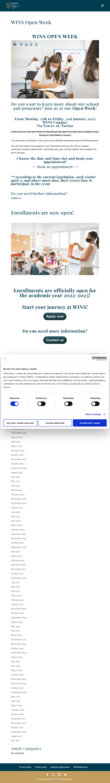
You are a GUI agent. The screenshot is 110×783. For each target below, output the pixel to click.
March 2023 (16, 525)
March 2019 (16, 670)
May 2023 (15, 516)
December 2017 (18, 718)
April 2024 (15, 486)
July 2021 (15, 582)
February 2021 (17, 600)
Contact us (16, 198)
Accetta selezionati (55, 423)
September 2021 (18, 578)
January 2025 (17, 455)
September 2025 (19, 433)
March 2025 (16, 446)
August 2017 (16, 736)
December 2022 (18, 534)
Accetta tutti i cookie (90, 423)
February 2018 (17, 710)
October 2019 (17, 648)
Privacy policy (25, 767)
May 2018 (15, 697)
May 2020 (15, 626)
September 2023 (19, 503)
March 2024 (16, 490)
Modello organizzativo (60, 767)
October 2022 (17, 543)
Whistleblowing (80, 767)
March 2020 (16, 635)
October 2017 (17, 727)
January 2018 (17, 714)
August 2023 (17, 508)
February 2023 (17, 530)
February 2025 (17, 450)
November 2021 (18, 569)
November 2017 (18, 723)
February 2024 (17, 494)
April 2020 (15, 631)
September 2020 (19, 617)
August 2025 (17, 437)
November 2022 (18, 538)
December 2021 (18, 565)
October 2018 (17, 688)
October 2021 (17, 573)
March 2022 (16, 556)
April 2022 (15, 551)
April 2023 (15, 521)
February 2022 (17, 560)
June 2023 (15, 512)
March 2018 (16, 705)
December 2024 (18, 459)
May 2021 (15, 587)
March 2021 (16, 595)
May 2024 (15, 481)
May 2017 (15, 740)
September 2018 (18, 692)
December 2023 (18, 499)
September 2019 (18, 653)
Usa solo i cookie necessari (20, 423)
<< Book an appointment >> (55, 166)
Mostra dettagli (93, 414)
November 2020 (18, 609)
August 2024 (17, 472)
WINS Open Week (31, 22)
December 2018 (18, 679)
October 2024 (17, 464)
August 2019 (16, 657)
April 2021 (15, 591)
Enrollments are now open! (42, 212)
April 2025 (15, 442)
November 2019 (18, 644)
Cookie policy (41, 767)
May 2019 (15, 661)
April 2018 (15, 701)
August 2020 (17, 622)
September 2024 (19, 468)
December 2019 (18, 639)
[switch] (41, 403)
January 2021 (17, 604)
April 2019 (15, 666)
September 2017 (18, 732)
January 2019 (17, 675)
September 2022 (18, 547)
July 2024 (15, 477)
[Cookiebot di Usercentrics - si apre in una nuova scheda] (94, 358)
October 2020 (17, 613)
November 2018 (18, 683)
